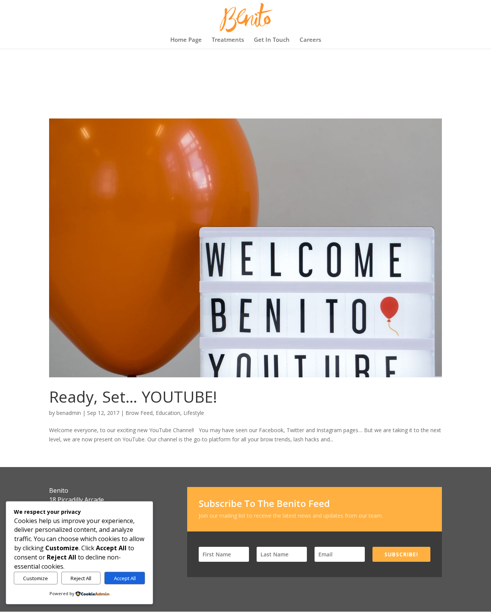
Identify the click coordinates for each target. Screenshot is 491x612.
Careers (310, 40)
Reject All (81, 578)
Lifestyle (193, 412)
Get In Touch (272, 40)
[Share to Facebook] (406, 441)
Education (168, 412)
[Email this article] (434, 441)
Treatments (228, 40)
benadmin (68, 412)
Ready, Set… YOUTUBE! (133, 396)
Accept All (125, 578)
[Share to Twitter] (420, 441)
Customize (35, 578)
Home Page (186, 40)
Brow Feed (139, 412)
